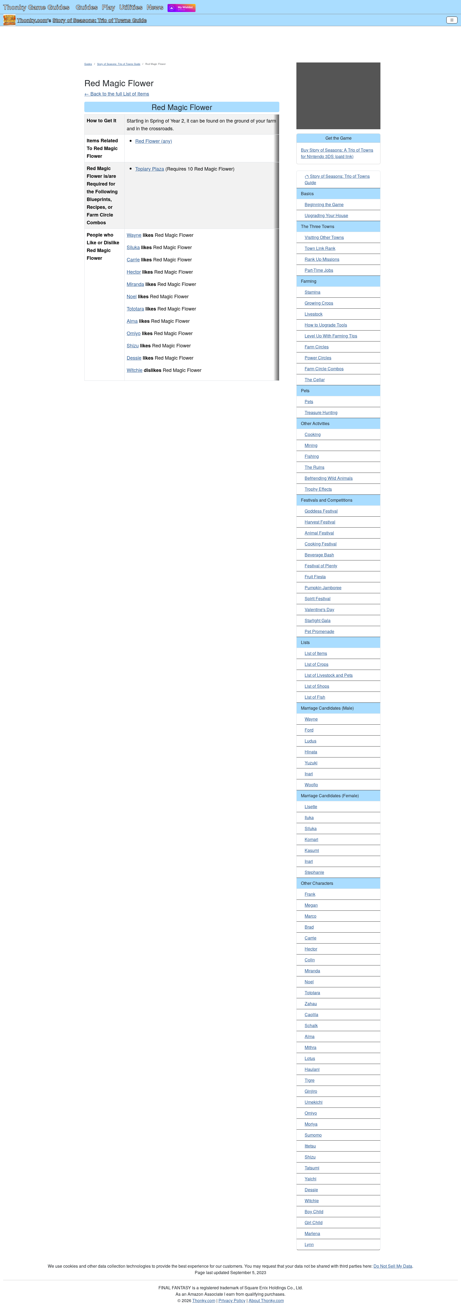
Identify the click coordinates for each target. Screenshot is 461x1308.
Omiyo (134, 332)
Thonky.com (32, 20)
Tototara (135, 308)
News (155, 6)
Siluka (133, 246)
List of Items (316, 653)
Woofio (311, 784)
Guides (87, 6)
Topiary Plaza (149, 168)
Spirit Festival (318, 598)
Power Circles (318, 358)
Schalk (311, 1025)
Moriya (311, 1124)
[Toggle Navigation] (452, 20)
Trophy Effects (318, 489)
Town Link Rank (320, 248)
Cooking (313, 434)
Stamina (312, 292)
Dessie (134, 357)
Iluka (309, 817)
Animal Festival (319, 533)
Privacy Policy (231, 1300)
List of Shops (317, 686)
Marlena (312, 1233)
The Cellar (315, 379)
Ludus (310, 741)
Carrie (133, 259)
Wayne (134, 234)
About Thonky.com (266, 1300)
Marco (310, 916)
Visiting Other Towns (324, 237)
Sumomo (313, 1135)
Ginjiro (311, 1091)
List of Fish (315, 697)
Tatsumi (312, 1168)
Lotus (310, 1058)
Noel (132, 296)
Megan (311, 905)
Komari (311, 839)
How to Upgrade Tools (326, 325)
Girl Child (314, 1222)
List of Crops (316, 664)
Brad (309, 927)
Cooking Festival (321, 544)
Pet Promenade (319, 631)
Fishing (312, 456)
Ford (309, 730)
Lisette (311, 806)
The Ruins (314, 467)
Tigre (310, 1080)
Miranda (135, 283)
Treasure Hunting (321, 412)
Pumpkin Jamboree (323, 587)
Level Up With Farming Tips (331, 336)
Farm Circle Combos (324, 369)
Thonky (36, 6)
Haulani (312, 1069)
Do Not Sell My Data (392, 1266)
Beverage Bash (319, 555)
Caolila (311, 1014)
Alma (132, 320)
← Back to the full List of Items (116, 93)
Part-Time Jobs (319, 270)
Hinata (311, 752)
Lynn (309, 1244)
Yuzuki (311, 763)
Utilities (130, 6)
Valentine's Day (319, 609)
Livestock (314, 314)
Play (108, 6)
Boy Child (314, 1211)
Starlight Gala (318, 620)
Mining (311, 445)
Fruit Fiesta (315, 577)
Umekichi (314, 1102)
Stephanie (314, 872)
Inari (309, 774)
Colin (310, 960)
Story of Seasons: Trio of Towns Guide (100, 20)
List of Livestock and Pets (329, 675)
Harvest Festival (320, 522)
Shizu (133, 345)
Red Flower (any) (153, 140)
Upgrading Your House (326, 215)
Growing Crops (319, 303)
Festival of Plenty (321, 566)
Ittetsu (310, 1146)
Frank (310, 894)
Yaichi (310, 1179)
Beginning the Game (324, 204)
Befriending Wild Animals (329, 478)
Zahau (311, 1003)
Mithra (310, 1047)
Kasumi (312, 850)
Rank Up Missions (322, 259)
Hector (134, 271)
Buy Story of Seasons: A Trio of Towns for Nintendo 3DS (337, 153)
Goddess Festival (321, 511)
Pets (309, 401)
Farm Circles (317, 347)
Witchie (134, 369)
